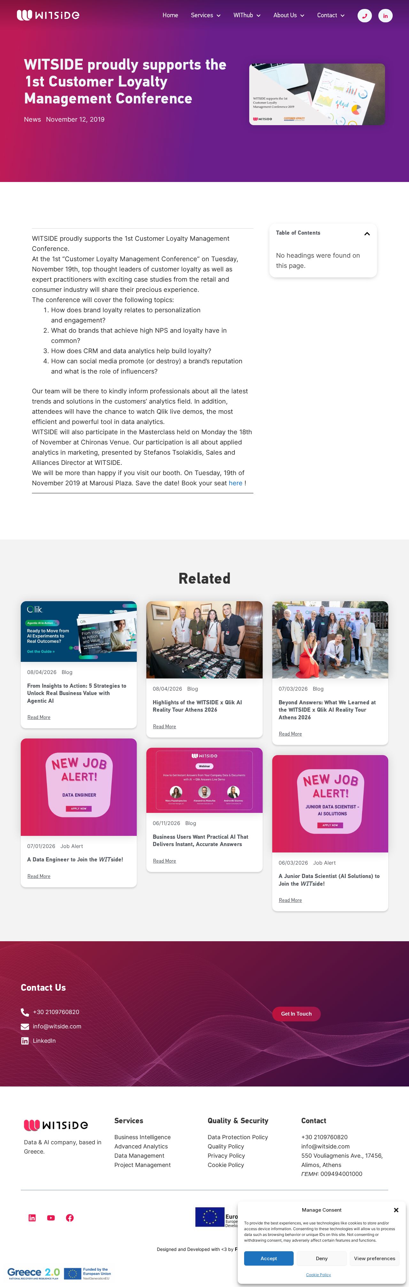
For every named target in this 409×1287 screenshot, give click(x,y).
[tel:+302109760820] (365, 15)
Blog (67, 672)
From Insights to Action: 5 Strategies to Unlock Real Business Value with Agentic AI (76, 694)
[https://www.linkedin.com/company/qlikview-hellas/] (385, 15)
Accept (269, 1258)
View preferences (374, 1258)
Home (170, 15)
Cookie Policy (318, 1274)
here (236, 483)
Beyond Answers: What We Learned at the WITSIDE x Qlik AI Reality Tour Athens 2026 (327, 710)
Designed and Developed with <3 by (201, 1249)
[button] (396, 1210)
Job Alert (71, 846)
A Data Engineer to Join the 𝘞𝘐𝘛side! (75, 860)
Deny (322, 1258)
